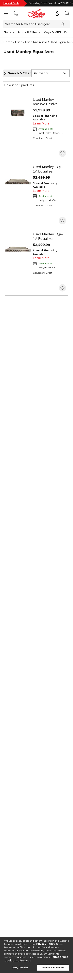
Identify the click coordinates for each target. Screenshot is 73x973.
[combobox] (50, 73)
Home (7, 42)
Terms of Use (59, 956)
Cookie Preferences (18, 960)
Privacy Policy (45, 943)
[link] (49, 102)
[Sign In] (57, 13)
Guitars (9, 32)
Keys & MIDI (52, 32)
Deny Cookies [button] (20, 967)
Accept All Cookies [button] (53, 967)
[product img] (18, 115)
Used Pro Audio (36, 42)
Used (18, 42)
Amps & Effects (29, 32)
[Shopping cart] (66, 13)
